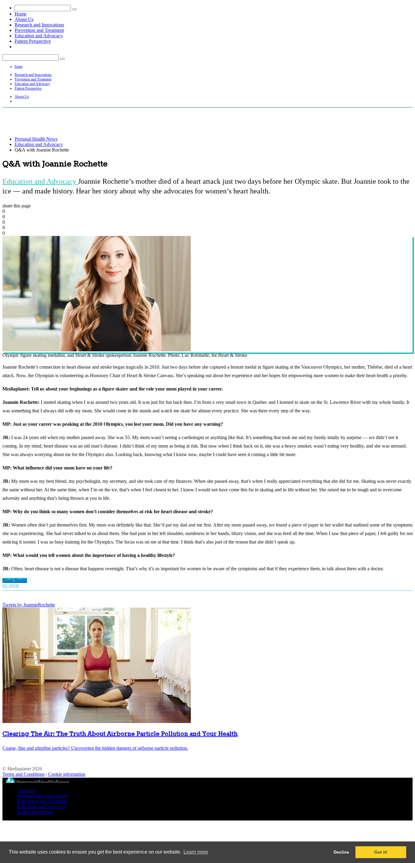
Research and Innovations (39, 24)
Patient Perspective (33, 41)
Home (20, 13)
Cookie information (66, 774)
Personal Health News (36, 139)
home (18, 66)
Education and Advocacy (39, 35)
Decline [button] (341, 852)
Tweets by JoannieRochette (28, 604)
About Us (24, 19)
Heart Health (14, 580)
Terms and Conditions (23, 774)
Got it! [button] (380, 852)
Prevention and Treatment (39, 30)
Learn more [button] (195, 851)
